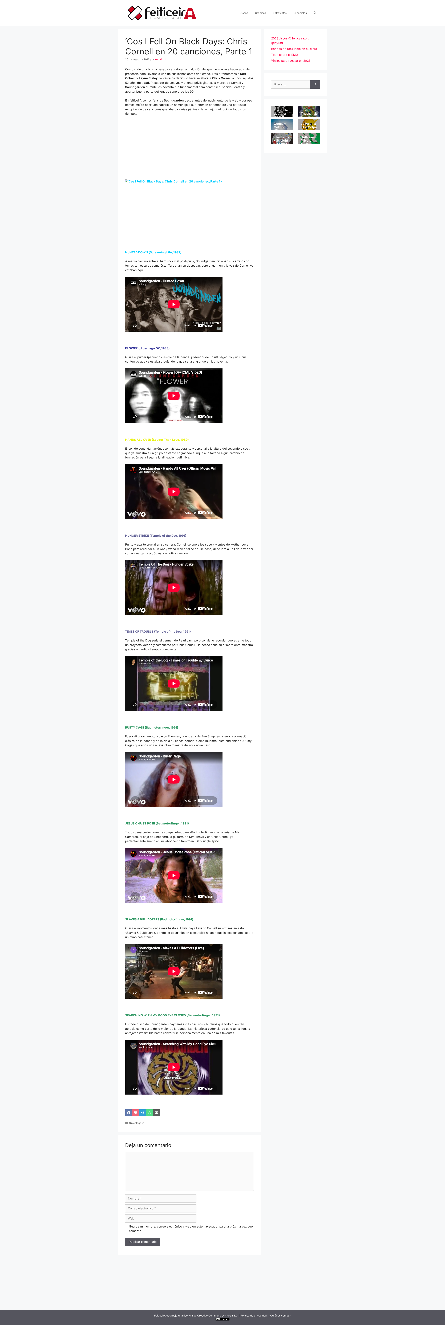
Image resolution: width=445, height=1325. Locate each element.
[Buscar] (315, 84)
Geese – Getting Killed (280, 127)
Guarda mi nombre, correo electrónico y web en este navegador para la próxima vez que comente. (191, 1229)
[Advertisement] (189, 153)
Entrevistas (280, 13)
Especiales (300, 13)
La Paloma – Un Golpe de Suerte (309, 127)
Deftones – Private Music (309, 140)
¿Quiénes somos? (280, 1315)
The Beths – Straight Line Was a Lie (282, 142)
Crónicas (260, 13)
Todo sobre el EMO (284, 54)
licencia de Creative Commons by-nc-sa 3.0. (210, 1315)
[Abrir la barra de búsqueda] (315, 13)
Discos (244, 13)
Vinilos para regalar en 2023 (291, 60)
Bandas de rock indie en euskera (294, 49)
